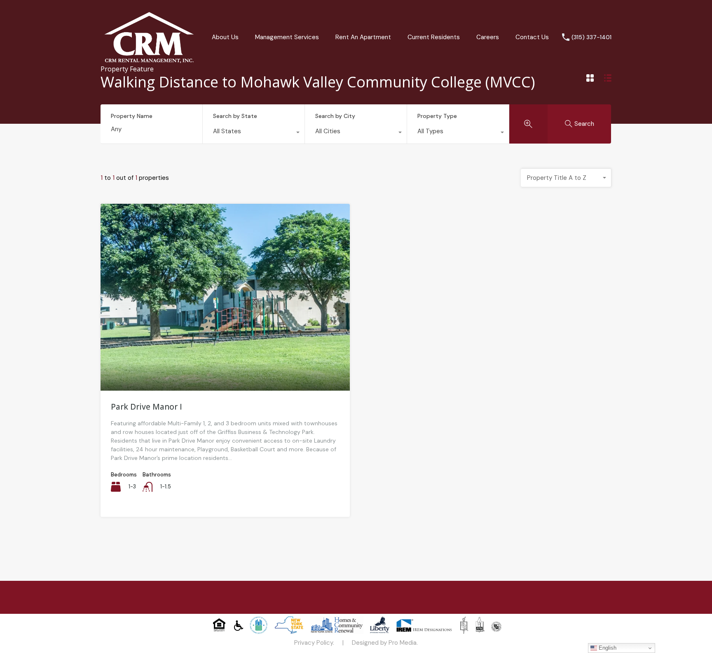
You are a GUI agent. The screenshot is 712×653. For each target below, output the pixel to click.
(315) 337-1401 (591, 37)
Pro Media (403, 643)
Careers (487, 37)
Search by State (235, 116)
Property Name (131, 116)
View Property (225, 353)
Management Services (287, 37)
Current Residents (434, 37)
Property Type (437, 116)
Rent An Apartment (363, 37)
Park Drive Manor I (146, 406)
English (606, 648)
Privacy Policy (313, 643)
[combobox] (253, 133)
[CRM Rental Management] (149, 63)
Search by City (335, 116)
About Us (225, 37)
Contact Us (532, 37)
